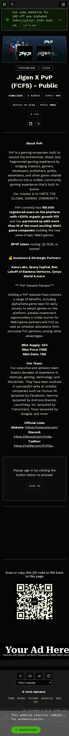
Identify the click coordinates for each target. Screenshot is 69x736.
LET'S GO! (30, 25)
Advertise (47, 698)
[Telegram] (39, 676)
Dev (36, 702)
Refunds (33, 698)
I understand (25, 730)
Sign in (34, 485)
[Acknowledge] (60, 19)
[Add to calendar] (30, 123)
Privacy (21, 698)
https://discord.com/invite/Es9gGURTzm (34, 436)
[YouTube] (48, 676)
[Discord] (30, 676)
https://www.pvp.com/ (41, 427)
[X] (38, 123)
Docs (58, 698)
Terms (11, 698)
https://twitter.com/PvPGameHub (34, 445)
